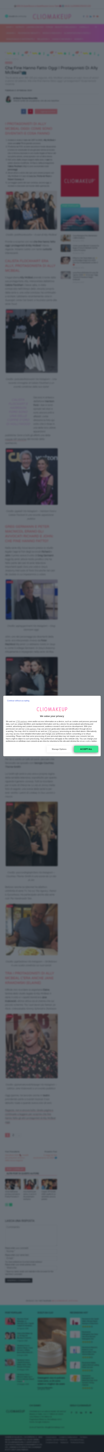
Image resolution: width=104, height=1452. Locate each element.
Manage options (59, 749)
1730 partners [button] (21, 721)
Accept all (86, 749)
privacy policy (85, 741)
